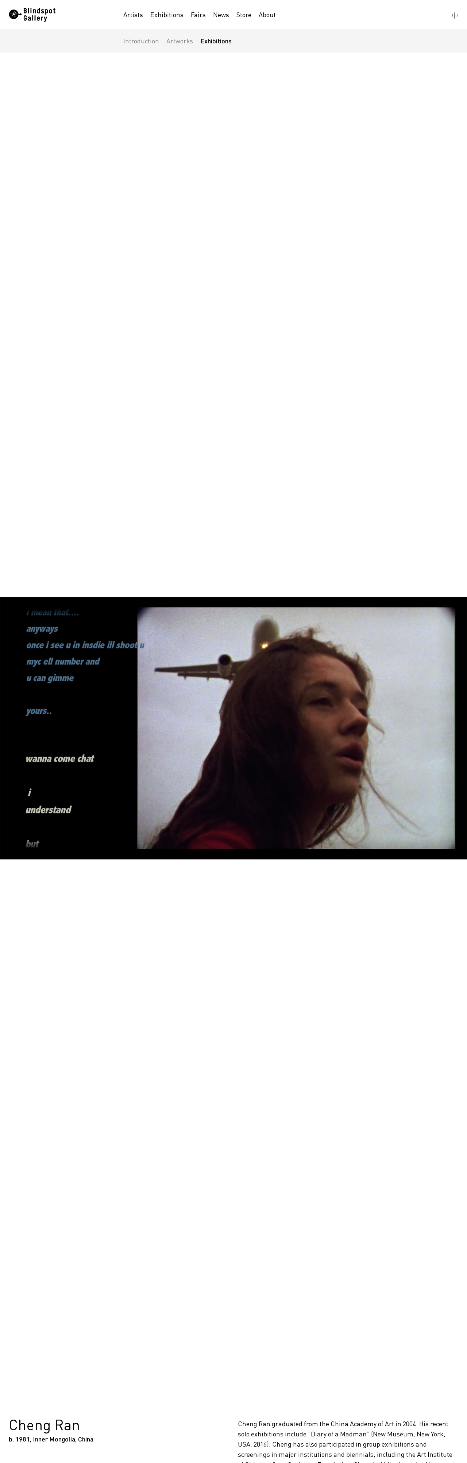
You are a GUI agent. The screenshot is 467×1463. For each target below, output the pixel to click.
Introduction (141, 41)
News (221, 15)
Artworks (179, 41)
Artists (133, 15)
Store (243, 15)
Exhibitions (167, 15)
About (267, 15)
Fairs (198, 15)
